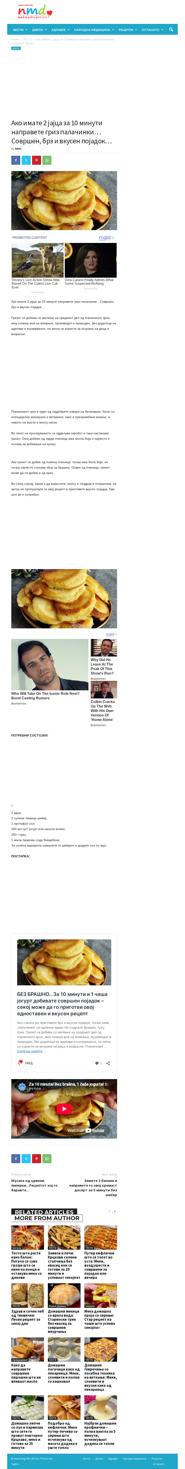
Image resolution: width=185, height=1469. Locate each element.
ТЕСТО (27, 39)
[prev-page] (109, 1211)
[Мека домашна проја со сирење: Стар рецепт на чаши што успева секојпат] (100, 1295)
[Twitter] (26, 160)
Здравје (58, 30)
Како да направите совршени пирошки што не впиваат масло (26, 1373)
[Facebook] (15, 160)
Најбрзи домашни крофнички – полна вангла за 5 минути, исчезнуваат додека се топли (100, 1433)
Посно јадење (57, 1306)
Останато (150, 30)
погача (16, 1247)
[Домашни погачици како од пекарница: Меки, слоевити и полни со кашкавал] (64, 1349)
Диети (37, 30)
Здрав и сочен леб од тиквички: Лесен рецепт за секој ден (27, 1317)
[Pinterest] (36, 160)
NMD (18, 148)
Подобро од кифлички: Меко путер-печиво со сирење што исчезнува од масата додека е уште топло (63, 1435)
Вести (18, 30)
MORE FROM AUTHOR (46, 1218)
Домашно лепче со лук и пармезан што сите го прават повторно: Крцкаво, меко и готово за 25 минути (27, 1435)
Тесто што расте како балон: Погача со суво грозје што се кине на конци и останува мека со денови (26, 1265)
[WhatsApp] (46, 160)
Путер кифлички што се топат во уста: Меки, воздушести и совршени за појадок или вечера (99, 1265)
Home (15, 39)
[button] (171, 30)
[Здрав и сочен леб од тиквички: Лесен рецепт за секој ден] (27, 1295)
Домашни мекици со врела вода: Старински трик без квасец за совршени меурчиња (63, 1321)
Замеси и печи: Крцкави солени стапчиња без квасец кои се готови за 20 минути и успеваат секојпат (64, 1265)
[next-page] (115, 1211)
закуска (90, 1306)
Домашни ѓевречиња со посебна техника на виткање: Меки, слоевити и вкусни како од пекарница (100, 1377)
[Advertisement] (64, 84)
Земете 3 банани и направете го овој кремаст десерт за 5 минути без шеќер (93, 1187)
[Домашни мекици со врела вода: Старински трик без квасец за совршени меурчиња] (64, 1295)
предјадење (19, 1359)
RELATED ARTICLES (44, 1212)
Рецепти (126, 30)
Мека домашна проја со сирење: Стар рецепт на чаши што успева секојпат (99, 1319)
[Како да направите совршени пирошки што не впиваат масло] (27, 1349)
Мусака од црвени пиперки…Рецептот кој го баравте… (34, 1185)
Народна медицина (92, 30)
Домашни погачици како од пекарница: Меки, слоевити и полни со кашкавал (64, 1373)
